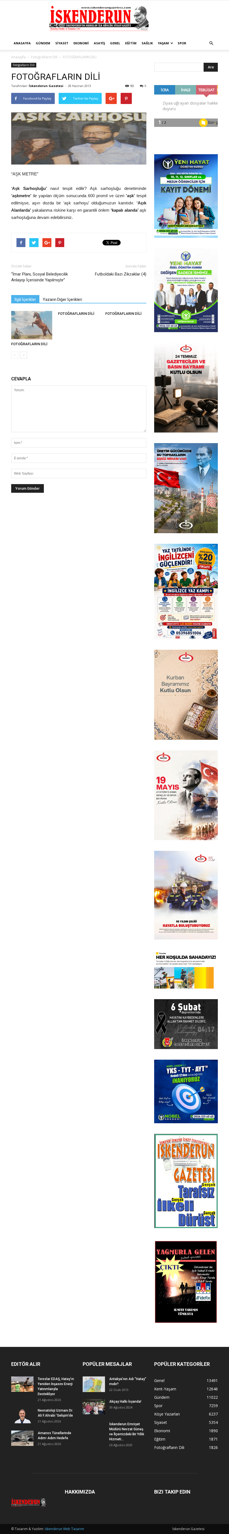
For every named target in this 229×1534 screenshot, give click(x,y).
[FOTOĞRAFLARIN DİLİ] (31, 325)
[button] (211, 43)
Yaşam (163, 43)
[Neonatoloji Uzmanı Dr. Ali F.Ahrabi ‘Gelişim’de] (22, 1415)
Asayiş (99, 43)
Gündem (43, 43)
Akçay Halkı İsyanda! (125, 1401)
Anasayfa (22, 43)
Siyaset (61, 43)
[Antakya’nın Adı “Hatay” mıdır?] (94, 1384)
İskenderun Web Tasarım (64, 1528)
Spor (182, 43)
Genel (115, 43)
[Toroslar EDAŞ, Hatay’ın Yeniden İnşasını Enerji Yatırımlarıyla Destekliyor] (22, 1384)
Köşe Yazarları (167, 1414)
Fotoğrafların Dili (44, 57)
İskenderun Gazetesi (46, 86)
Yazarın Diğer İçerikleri (62, 299)
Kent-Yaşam (165, 1389)
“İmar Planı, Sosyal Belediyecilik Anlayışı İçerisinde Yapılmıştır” (39, 277)
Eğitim (131, 43)
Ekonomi (81, 43)
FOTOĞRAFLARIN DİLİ (29, 344)
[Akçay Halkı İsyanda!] (94, 1406)
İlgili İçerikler (25, 299)
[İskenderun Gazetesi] (114, 18)
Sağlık (147, 43)
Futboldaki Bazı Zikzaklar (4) (120, 274)
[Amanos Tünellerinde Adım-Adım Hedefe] (22, 1438)
